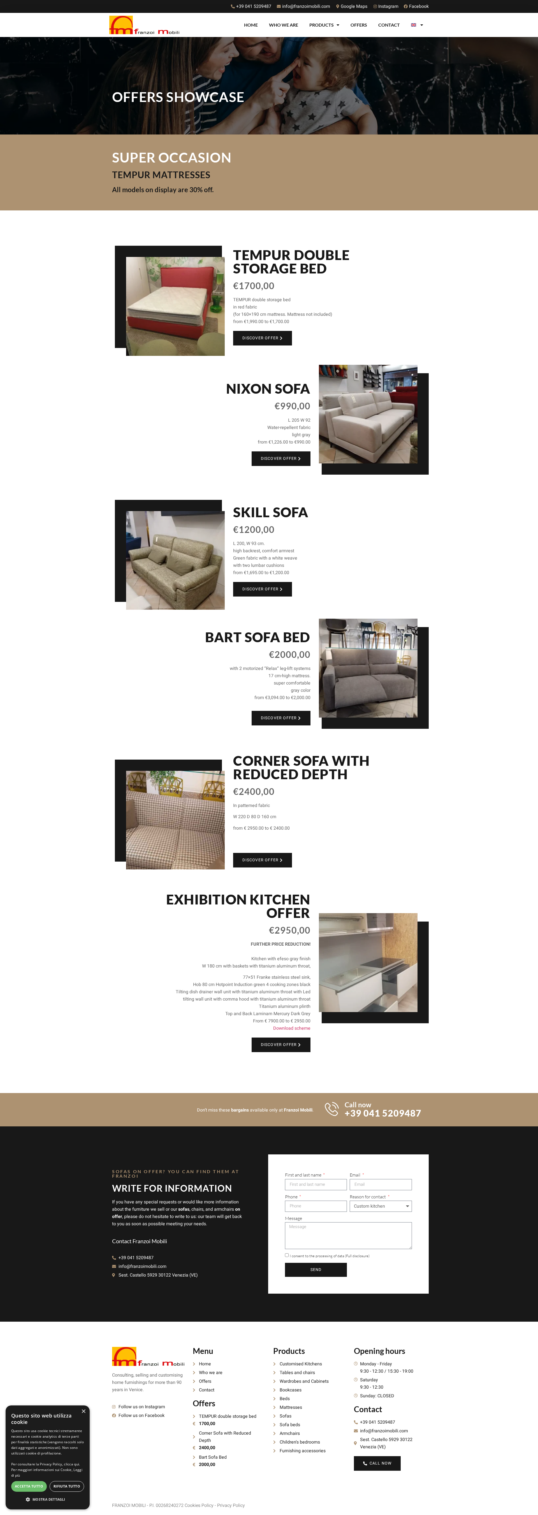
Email (355, 1175)
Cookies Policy (199, 1505)
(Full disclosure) (357, 1256)
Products (321, 24)
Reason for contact (368, 1197)
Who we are (283, 24)
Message (293, 1218)
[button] (47, 1499)
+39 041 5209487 (383, 1113)
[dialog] (48, 1457)
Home (251, 24)
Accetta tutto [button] (29, 1486)
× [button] (83, 1411)
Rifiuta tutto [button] (67, 1486)
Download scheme (291, 1028)
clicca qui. (72, 1464)
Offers (359, 24)
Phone (291, 1197)
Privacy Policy (231, 1505)
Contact (389, 24)
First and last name (303, 1175)
